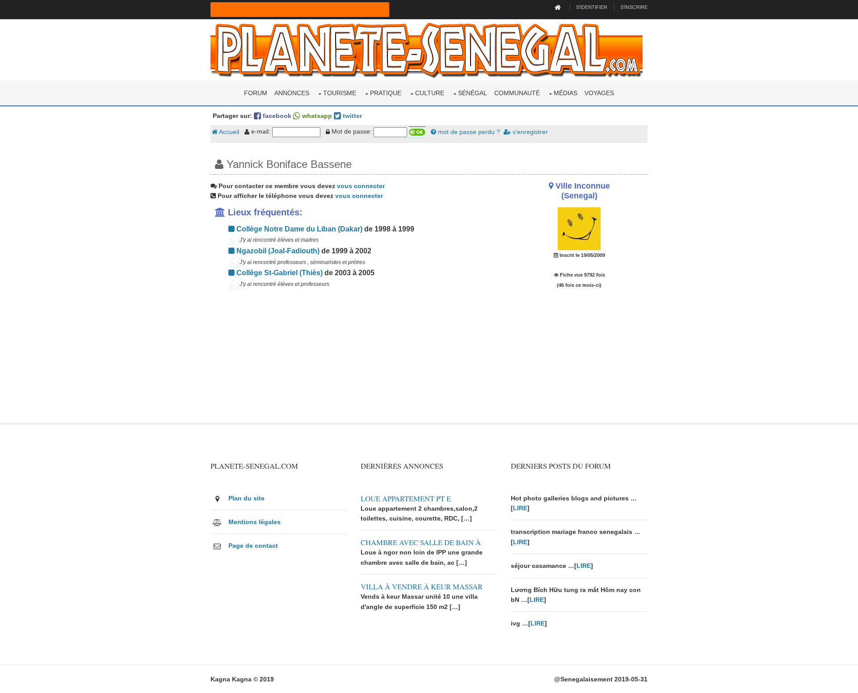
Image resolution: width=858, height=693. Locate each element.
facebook (276, 115)
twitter (351, 115)
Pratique (385, 93)
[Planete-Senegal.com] (426, 49)
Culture (429, 93)
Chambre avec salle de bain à (421, 542)
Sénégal (472, 93)
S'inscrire (634, 7)
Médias (565, 93)
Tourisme (339, 93)
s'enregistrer (529, 131)
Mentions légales (254, 521)
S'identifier (591, 7)
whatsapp (316, 115)
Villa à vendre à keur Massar (422, 586)
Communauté (517, 93)
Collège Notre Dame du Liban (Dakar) (298, 229)
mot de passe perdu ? (468, 131)
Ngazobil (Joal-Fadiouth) (277, 251)
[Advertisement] (353, 360)
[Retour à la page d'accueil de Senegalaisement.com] (559, 7)
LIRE (520, 508)
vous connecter (361, 185)
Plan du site (246, 498)
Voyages (599, 93)
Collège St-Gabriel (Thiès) (279, 273)
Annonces (291, 93)
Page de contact (253, 545)
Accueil (228, 131)
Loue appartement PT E (406, 498)
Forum (255, 93)
